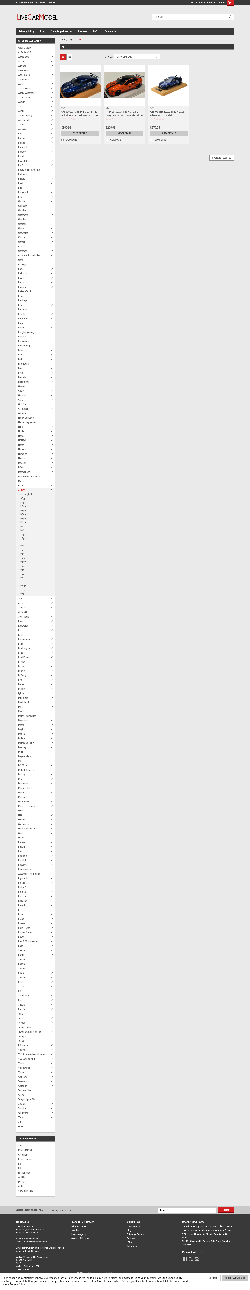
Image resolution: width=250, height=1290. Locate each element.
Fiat (20, 359)
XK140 (23, 586)
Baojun (21, 138)
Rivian (21, 918)
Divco (21, 323)
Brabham (22, 174)
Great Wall (23, 408)
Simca (21, 982)
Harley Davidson (26, 417)
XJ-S (22, 554)
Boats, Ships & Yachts (29, 169)
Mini (20, 779)
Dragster (22, 336)
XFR (22, 546)
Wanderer (22, 1076)
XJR (22, 574)
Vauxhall (22, 1049)
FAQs (96, 31)
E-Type (23, 510)
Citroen (22, 241)
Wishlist (75, 1230)
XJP (22, 570)
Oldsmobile (23, 824)
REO (20, 909)
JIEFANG (22, 612)
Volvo (21, 1072)
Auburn (21, 102)
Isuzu (20, 485)
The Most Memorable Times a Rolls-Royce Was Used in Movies (207, 1243)
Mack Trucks (24, 702)
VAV (63, 108)
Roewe (21, 923)
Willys (21, 1094)
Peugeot (22, 864)
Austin (21, 111)
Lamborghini (24, 648)
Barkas (21, 142)
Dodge (21, 327)
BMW (20, 165)
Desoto (22, 314)
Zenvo (21, 1117)
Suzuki (21, 1009)
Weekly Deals (24, 47)
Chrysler (22, 237)
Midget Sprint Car (26, 770)
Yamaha (22, 1108)
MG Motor (23, 765)
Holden (21, 431)
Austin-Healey (25, 115)
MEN (20, 752)
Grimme (22, 413)
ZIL (19, 1121)
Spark (21, 1145)
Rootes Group (25, 932)
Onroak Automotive (28, 828)
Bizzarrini (22, 160)
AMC (20, 83)
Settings (213, 1277)
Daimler (22, 278)
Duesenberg (24, 345)
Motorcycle (23, 801)
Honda (21, 435)
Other (21, 1126)
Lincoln (21, 670)
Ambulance (23, 79)
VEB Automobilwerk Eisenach (32, 1054)
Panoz (21, 851)
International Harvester (29, 476)
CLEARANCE (24, 52)
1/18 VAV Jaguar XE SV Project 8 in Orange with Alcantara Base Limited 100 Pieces (124, 115)
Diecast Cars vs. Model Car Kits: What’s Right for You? (207, 1230)
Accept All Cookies (235, 1277)
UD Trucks (23, 1045)
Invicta (21, 480)
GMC (20, 399)
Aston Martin (24, 88)
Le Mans (22, 661)
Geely (21, 390)
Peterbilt (22, 860)
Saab (20, 945)
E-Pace (23, 506)
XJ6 (22, 566)
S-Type (23, 538)
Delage (21, 296)
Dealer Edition (25, 1159)
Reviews (82, 31)
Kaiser (21, 621)
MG (20, 761)
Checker (22, 219)
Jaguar (21, 490)
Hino (20, 426)
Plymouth (23, 878)
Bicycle (21, 156)
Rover (21, 936)
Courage (22, 264)
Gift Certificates (78, 1226)
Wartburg (22, 1085)
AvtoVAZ (22, 129)
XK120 (23, 582)
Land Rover (23, 657)
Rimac (21, 914)
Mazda (21, 733)
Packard (22, 842)
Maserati (22, 720)
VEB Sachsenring (26, 1058)
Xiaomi (21, 1103)
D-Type (23, 502)
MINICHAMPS (25, 1150)
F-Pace (23, 514)
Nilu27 (21, 810)
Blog (42, 31)
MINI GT (22, 1181)
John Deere (23, 616)
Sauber (21, 959)
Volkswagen (24, 1067)
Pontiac (22, 891)
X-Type (23, 534)
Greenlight (23, 1154)
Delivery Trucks (25, 291)
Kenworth (23, 625)
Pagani (21, 846)
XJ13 (22, 558)
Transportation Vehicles (29, 1031)
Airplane (22, 65)
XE (21, 542)
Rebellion (22, 900)
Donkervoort (24, 341)
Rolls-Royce (24, 927)
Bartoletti (23, 147)
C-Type (23, 498)
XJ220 (23, 562)
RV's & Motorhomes (28, 941)
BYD (20, 196)
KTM (20, 634)
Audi (20, 106)
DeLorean (23, 309)
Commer (22, 250)
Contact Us (110, 31)
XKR (22, 594)
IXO (20, 1168)
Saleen (21, 950)
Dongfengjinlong (26, 332)
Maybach (22, 729)
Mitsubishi (23, 783)
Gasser (21, 386)
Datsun (21, 282)
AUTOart (22, 1177)
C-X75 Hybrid (26, 494)
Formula (22, 377)
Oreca (21, 837)
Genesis (22, 395)
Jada (20, 1186)
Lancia (21, 652)
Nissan (21, 819)
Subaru (21, 1004)
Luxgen (21, 688)
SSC (20, 991)
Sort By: (109, 57)
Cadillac (22, 201)
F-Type (23, 518)
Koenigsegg (24, 639)
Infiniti (21, 467)
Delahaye (22, 300)
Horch (21, 444)
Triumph (22, 1036)
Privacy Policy (26, 31)
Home (62, 39)
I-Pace (23, 522)
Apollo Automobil (27, 92)
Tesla (20, 1018)
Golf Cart (22, 404)
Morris (21, 792)
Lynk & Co (23, 697)
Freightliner (23, 381)
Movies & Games (26, 806)
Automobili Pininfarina (29, 873)
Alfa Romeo (24, 74)
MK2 (22, 526)
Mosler (21, 797)
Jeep (20, 603)
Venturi (21, 1063)
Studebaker (23, 995)
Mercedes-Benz (26, 743)
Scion (21, 973)
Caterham (23, 214)
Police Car (23, 887)
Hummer (22, 453)
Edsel (20, 350)
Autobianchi (24, 120)
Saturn (21, 954)
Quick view (80, 103)
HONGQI (22, 440)
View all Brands (25, 1190)
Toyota (21, 1022)
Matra (21, 724)
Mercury (22, 747)
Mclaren (22, 738)
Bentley (22, 151)
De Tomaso (23, 318)
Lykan (21, 693)
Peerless (22, 855)
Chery (21, 228)
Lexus (21, 666)
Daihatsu (22, 273)
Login (210, 2)
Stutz (21, 1000)
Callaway (22, 205)
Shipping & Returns (61, 31)
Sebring (22, 977)
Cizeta (21, 246)
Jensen (21, 607)
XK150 (23, 590)
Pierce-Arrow (24, 869)
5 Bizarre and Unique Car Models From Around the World (205, 1236)
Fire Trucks (23, 363)
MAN (20, 706)
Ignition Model (25, 1172)
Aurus (21, 124)
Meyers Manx (24, 756)
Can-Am (22, 210)
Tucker (21, 1040)
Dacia (21, 269)
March (21, 711)
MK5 (22, 530)
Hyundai (22, 458)
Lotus (21, 684)
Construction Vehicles (29, 255)
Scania (21, 963)
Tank (20, 1013)
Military (21, 774)
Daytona (22, 287)
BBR (20, 1163)
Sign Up (221, 2)
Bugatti (21, 178)
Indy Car (22, 462)
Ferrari (21, 354)
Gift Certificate (198, 2)
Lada (20, 643)
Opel (20, 833)
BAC (20, 133)
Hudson (22, 449)
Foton (21, 372)
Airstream (23, 70)
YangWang (23, 1112)
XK (21, 578)
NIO (20, 815)
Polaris (21, 882)
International (24, 471)
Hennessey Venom (27, 422)
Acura (21, 61)
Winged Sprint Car (27, 1099)
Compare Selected (221, 158)
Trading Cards (24, 1027)
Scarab (21, 968)
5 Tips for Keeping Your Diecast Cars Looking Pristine (207, 1226)
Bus (20, 187)
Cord (20, 260)
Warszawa (23, 1081)
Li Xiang (22, 675)
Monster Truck (25, 788)
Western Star (24, 1090)
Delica (21, 305)
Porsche (22, 896)
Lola (20, 679)
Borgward (23, 192)
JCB (20, 598)
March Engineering (27, 715)
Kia (19, 630)
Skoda (21, 986)
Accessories (24, 56)
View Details (80, 133)
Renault (22, 905)
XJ (21, 550)
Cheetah (22, 223)
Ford (20, 368)
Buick (21, 183)
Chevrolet (23, 232)
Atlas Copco (24, 97)
